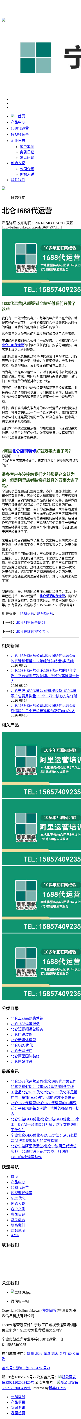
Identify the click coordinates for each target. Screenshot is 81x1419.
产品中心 (18, 122)
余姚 (63, 1354)
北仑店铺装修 (21, 1034)
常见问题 (27, 157)
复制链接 (50, 1310)
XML (15, 1235)
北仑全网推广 (21, 1051)
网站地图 (18, 1231)
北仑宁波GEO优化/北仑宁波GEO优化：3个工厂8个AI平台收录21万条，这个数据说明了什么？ (45, 1124)
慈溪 (54, 1354)
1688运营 (27, 613)
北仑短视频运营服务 (27, 1029)
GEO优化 (18, 1198)
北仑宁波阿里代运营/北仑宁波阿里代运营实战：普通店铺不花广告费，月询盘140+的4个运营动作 (43, 1151)
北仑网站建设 (21, 1061)
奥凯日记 (27, 152)
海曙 (46, 1354)
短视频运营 (20, 135)
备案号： (9, 1368)
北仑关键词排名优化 (32, 631)
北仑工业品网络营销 (27, 1018)
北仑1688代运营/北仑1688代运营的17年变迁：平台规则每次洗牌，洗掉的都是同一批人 (45, 676)
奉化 (71, 1354)
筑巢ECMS (57, 1388)
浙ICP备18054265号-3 (33, 1368)
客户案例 (27, 147)
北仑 (38, 1354)
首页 (21, 116)
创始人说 (18, 163)
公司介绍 (27, 169)
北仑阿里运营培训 (30, 622)
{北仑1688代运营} (63, 5)
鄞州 (30, 1354)
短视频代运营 (21, 1193)
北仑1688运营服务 (25, 1024)
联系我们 (18, 180)
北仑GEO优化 (22, 1045)
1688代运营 (20, 128)
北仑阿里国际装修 (25, 1056)
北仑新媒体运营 (23, 1040)
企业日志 (18, 141)
